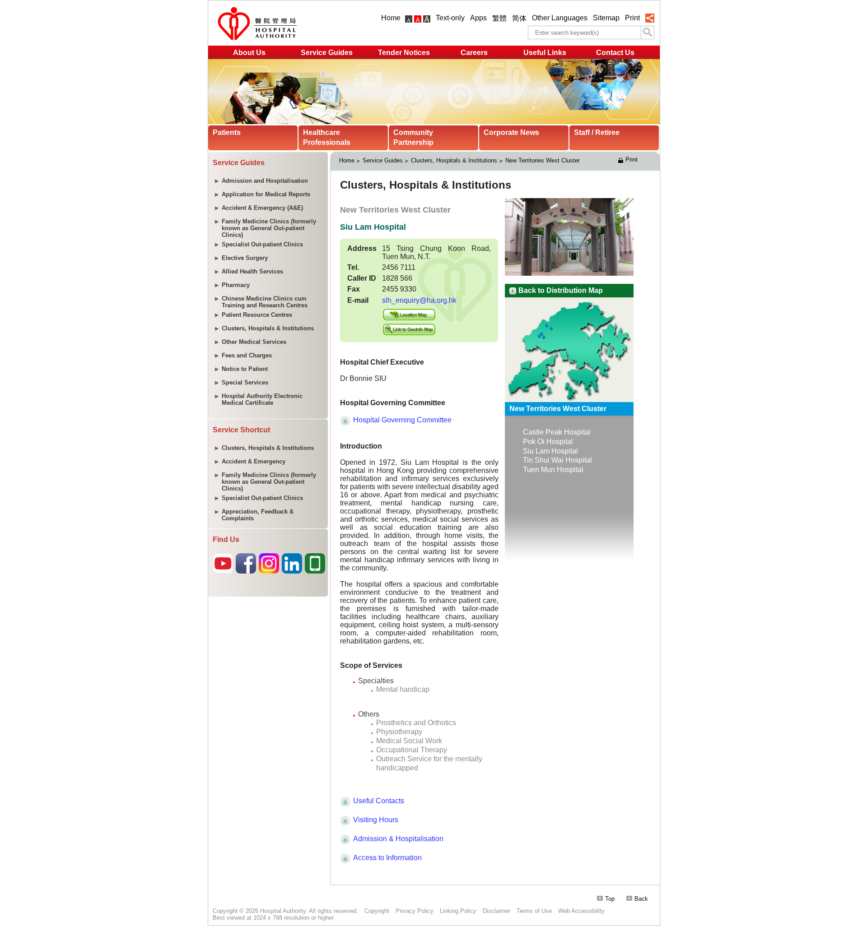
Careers (474, 52)
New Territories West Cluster (542, 160)
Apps (478, 18)
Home (391, 18)
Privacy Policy (415, 910)
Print (632, 18)
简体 (519, 18)
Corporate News (511, 132)
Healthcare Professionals (326, 137)
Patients (227, 132)
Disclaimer (496, 910)
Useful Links (544, 52)
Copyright (376, 910)
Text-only (450, 18)
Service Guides (327, 52)
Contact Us (615, 52)
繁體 (499, 18)
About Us (249, 52)
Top (610, 898)
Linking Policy (458, 910)
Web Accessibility (581, 910)
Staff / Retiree (597, 132)
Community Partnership (413, 137)
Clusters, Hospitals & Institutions (454, 160)
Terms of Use (534, 910)
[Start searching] (647, 32)
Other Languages (559, 18)
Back (641, 898)
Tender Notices (404, 52)
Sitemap (606, 18)
